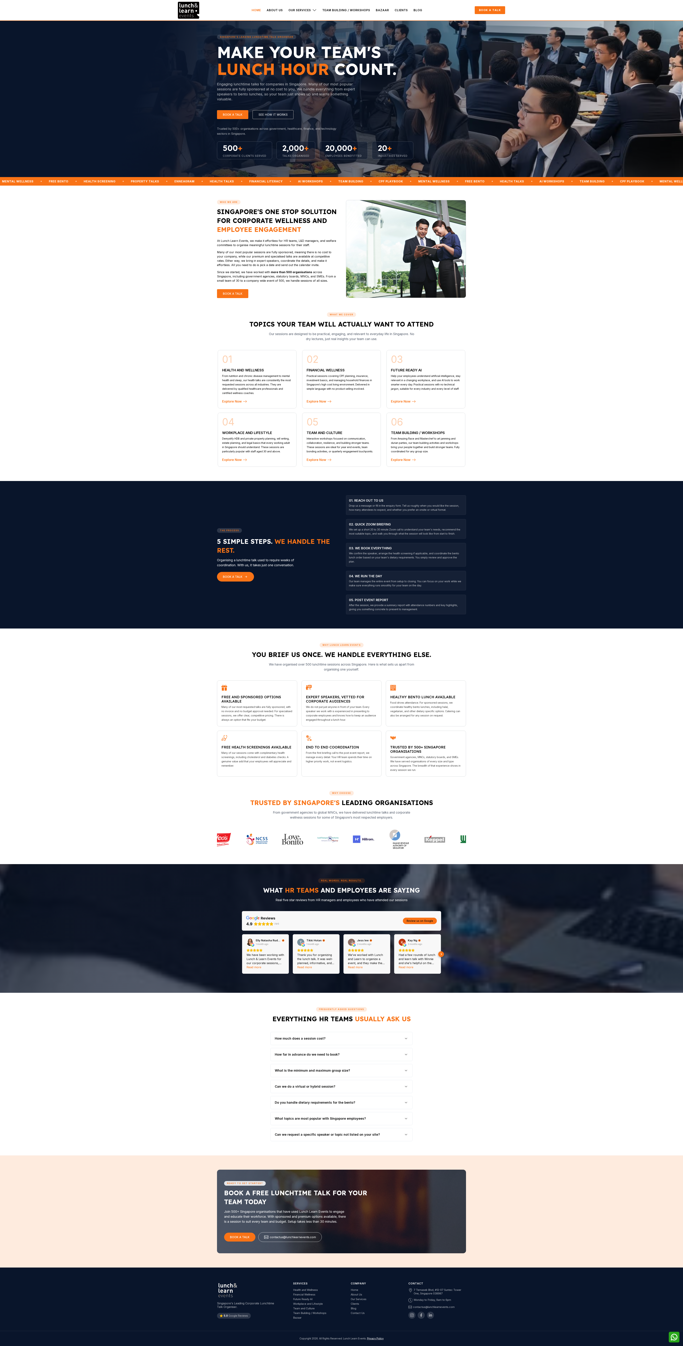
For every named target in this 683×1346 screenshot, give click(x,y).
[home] (188, 10)
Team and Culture (304, 1308)
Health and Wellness (305, 1290)
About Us (275, 10)
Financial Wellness (304, 1294)
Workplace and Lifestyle (308, 1303)
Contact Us (358, 1313)
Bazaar (382, 10)
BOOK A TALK (490, 10)
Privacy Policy (375, 1338)
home (256, 10)
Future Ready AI (303, 1299)
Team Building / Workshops (346, 10)
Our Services (358, 1299)
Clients (401, 10)
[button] (302, 10)
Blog (418, 10)
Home (354, 1290)
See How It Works (273, 114)
